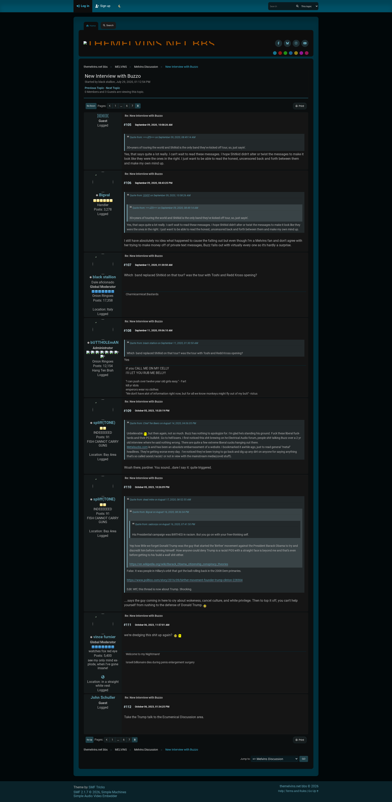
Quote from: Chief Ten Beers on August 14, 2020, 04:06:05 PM (163, 423)
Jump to (245, 758)
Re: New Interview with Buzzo (144, 116)
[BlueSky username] (287, 43)
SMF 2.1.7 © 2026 (87, 792)
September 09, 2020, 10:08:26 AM (154, 124)
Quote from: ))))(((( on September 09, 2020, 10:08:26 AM (160, 195)
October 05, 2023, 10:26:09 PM (152, 487)
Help (281, 791)
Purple (301, 53)
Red (280, 53)
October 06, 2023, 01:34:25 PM (152, 706)
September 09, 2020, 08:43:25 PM (154, 183)
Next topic (113, 88)
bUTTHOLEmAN (104, 342)
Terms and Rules (296, 791)
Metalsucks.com (137, 447)
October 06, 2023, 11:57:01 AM (152, 624)
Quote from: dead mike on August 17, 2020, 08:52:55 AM (160, 499)
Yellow (296, 53)
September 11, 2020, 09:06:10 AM (154, 330)
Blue (291, 53)
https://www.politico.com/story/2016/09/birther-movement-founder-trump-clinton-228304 (185, 580)
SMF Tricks (97, 787)
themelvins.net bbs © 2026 (299, 786)
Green (285, 53)
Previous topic (94, 88)
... (121, 105)
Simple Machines (113, 792)
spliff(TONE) (104, 422)
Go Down (91, 105)
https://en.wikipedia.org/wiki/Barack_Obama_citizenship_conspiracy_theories (178, 564)
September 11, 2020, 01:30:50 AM (154, 265)
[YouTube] (304, 43)
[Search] (297, 6)
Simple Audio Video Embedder (95, 796)
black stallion (104, 277)
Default (275, 53)
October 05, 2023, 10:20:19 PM (152, 410)
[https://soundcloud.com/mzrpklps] (103, 677)
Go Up (89, 739)
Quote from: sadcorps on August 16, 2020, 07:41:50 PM (165, 524)
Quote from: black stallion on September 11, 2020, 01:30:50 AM (164, 343)
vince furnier (104, 637)
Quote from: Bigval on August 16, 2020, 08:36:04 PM (161, 512)
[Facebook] (278, 43)
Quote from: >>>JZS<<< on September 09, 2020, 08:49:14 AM (162, 137)
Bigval (104, 195)
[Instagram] (296, 43)
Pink (306, 53)
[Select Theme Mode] (119, 6)
